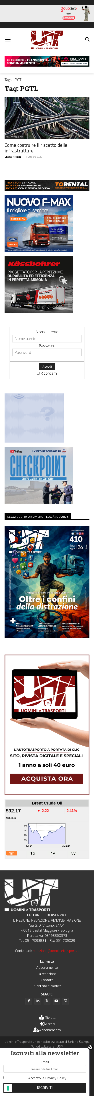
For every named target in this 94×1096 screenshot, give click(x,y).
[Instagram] (65, 1001)
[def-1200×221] (47, 20)
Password (47, 345)
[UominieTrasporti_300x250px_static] (39, 311)
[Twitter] (47, 1001)
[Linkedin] (37, 1001)
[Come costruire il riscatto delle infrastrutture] (47, 118)
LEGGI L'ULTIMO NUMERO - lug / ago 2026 (37, 516)
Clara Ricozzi (13, 156)
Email (45, 1062)
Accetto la (47, 1078)
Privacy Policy (55, 1078)
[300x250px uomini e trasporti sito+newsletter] (39, 250)
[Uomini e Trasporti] (46, 40)
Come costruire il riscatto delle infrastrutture (36, 147)
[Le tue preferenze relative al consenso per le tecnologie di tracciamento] (8, 1088)
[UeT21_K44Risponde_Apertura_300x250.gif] (34, 441)
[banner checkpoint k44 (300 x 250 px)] (39, 502)
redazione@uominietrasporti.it (56, 950)
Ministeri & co (14, 137)
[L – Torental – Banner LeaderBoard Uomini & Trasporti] (47, 189)
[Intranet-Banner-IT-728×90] (47, 65)
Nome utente (47, 331)
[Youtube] (56, 1001)
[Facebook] (28, 1001)
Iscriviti (45, 1088)
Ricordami (49, 373)
